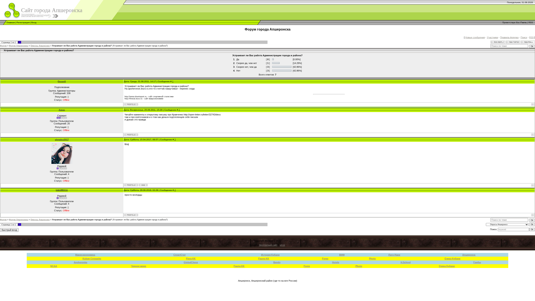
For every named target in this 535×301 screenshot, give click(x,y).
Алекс (62, 110)
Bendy (276, 262)
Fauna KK (263, 258)
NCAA (53, 266)
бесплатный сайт (268, 245)
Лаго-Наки (394, 255)
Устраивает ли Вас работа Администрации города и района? (82, 46)
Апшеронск (468, 255)
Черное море (138, 266)
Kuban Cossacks (92, 258)
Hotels (335, 262)
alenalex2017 (62, 139)
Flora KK (191, 258)
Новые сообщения (475, 37)
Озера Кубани (452, 258)
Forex (325, 258)
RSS (531, 22)
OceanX (62, 81)
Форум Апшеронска (18, 46)
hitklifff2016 (62, 190)
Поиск (524, 37)
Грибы (477, 262)
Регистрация (23, 22)
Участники (492, 37)
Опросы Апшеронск (40, 46)
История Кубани (270, 255)
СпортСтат (179, 255)
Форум (3, 46)
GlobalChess (191, 262)
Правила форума (509, 37)
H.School (406, 262)
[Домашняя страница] (143, 185)
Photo (372, 258)
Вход (33, 22)
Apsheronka (80, 262)
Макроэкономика (85, 255)
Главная (11, 22)
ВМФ (342, 255)
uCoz (282, 245)
